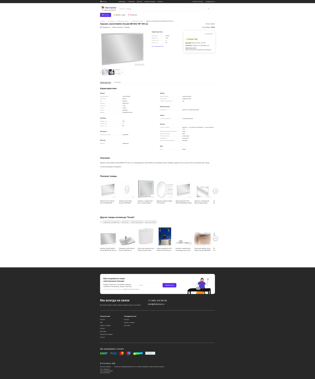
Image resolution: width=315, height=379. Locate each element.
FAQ (101, 322)
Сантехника (111, 21)
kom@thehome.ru (210, 1)
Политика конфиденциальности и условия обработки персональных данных (139, 366)
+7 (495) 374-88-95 (197, 1)
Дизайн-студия (120, 15)
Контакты (160, 1)
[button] (100, 72)
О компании (131, 1)
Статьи (102, 337)
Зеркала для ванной (137, 21)
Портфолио (133, 15)
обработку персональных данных (131, 289)
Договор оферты (105, 366)
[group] (122, 49)
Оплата (102, 328)
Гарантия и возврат (150, 1)
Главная (102, 21)
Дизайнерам (122, 1)
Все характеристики (157, 46)
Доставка (139, 1)
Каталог (106, 15)
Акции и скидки (105, 325)
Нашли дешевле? (209, 33)
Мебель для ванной (123, 21)
